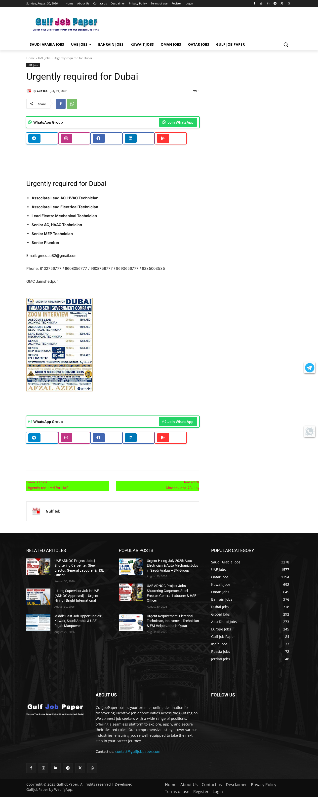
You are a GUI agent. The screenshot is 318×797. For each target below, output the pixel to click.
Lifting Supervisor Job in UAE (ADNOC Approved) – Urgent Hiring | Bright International (76, 595)
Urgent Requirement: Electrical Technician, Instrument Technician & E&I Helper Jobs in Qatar (173, 621)
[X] (282, 3)
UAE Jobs (44, 58)
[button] (286, 44)
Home (30, 58)
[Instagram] (261, 3)
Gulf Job (42, 91)
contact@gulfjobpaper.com (137, 751)
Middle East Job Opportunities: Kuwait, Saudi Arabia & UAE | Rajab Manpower (78, 621)
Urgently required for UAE (47, 488)
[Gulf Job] (29, 90)
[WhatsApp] (289, 3)
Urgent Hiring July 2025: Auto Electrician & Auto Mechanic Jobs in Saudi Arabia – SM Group (172, 565)
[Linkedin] (268, 3)
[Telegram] (275, 3)
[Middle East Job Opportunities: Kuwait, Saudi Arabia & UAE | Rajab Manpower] (38, 622)
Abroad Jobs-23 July (182, 488)
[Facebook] (254, 3)
